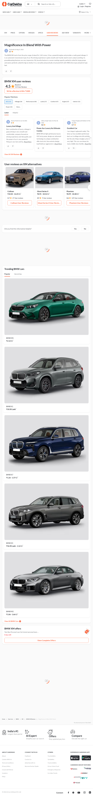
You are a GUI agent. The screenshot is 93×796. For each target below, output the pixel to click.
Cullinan (10, 191)
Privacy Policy (6, 766)
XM (5, 33)
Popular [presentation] (7, 274)
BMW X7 (9, 475)
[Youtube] (79, 793)
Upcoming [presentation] (17, 274)
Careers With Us (7, 759)
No (85, 229)
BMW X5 (9, 543)
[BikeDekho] (73, 769)
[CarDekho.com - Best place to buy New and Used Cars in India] (12, 4)
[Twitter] (73, 793)
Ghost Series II (42, 191)
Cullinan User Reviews (20, 203)
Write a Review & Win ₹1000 (18, 91)
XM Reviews (15, 154)
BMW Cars (14, 621)
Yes (75, 229)
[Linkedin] (90, 793)
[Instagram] (84, 793)
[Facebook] (68, 793)
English (81, 4)
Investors (5, 773)
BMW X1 (9, 406)
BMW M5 (10, 338)
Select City (85, 12)
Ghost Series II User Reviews (49, 203)
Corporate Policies (7, 770)
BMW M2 (10, 611)
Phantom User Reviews (78, 203)
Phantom (70, 191)
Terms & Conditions (8, 763)
